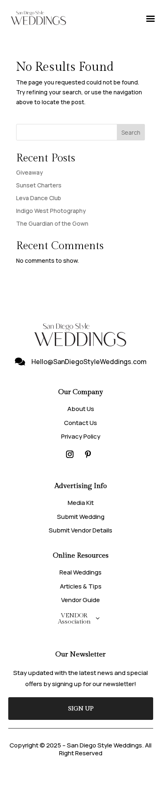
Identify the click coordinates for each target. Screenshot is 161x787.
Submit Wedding (80, 516)
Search (130, 132)
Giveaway (29, 172)
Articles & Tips (81, 586)
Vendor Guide (80, 600)
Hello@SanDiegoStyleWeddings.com (89, 361)
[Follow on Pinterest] (87, 454)
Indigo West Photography (51, 211)
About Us (80, 408)
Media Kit (81, 502)
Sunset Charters (39, 185)
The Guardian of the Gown (52, 223)
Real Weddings (80, 572)
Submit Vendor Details (80, 530)
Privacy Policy (80, 436)
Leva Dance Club (38, 198)
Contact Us (80, 422)
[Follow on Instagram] (69, 454)
